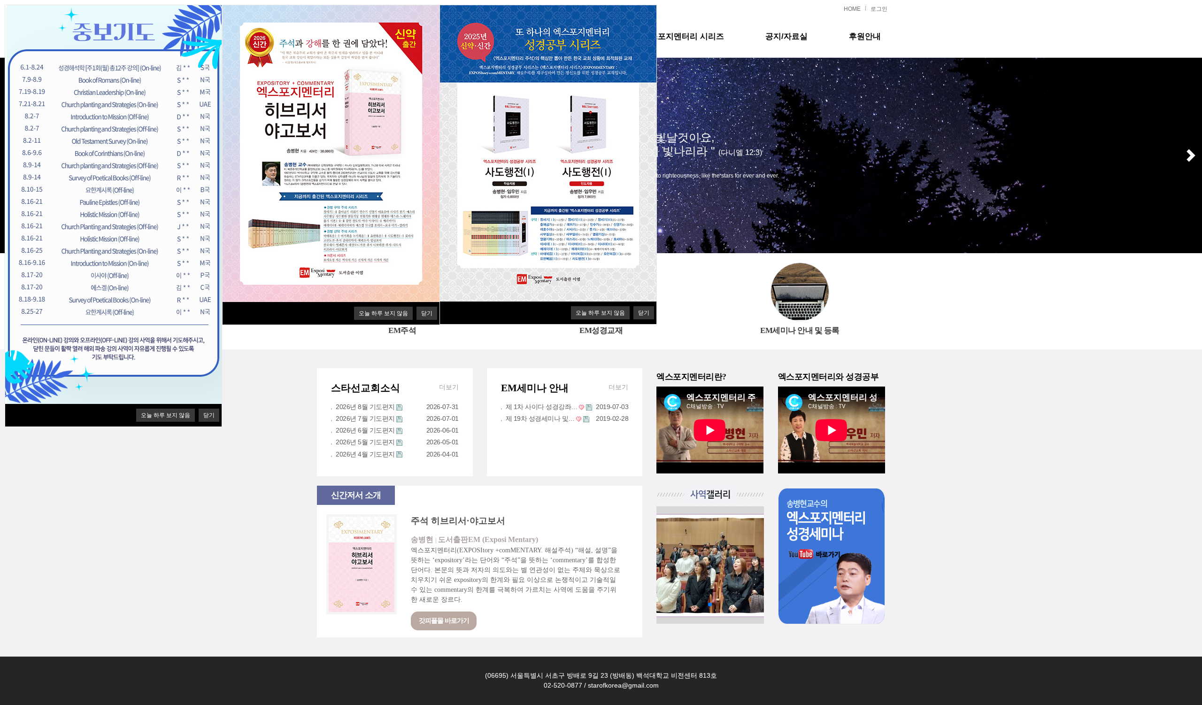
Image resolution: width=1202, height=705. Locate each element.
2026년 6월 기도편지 (365, 430)
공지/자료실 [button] (786, 36)
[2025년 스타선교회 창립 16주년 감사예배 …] (709, 565)
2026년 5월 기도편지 (365, 442)
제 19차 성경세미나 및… (540, 418)
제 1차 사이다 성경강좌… (542, 407)
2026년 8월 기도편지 (365, 407)
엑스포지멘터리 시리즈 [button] (683, 36)
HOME (852, 9)
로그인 (879, 9)
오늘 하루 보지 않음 (383, 313)
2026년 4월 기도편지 (365, 454)
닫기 (426, 313)
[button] (1191, 155)
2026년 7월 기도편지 (365, 418)
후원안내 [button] (865, 36)
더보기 (449, 387)
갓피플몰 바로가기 (444, 620)
